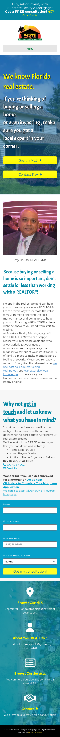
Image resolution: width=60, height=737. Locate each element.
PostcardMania (35, 732)
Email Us (11, 468)
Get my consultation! (30, 571)
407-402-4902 (15, 464)
